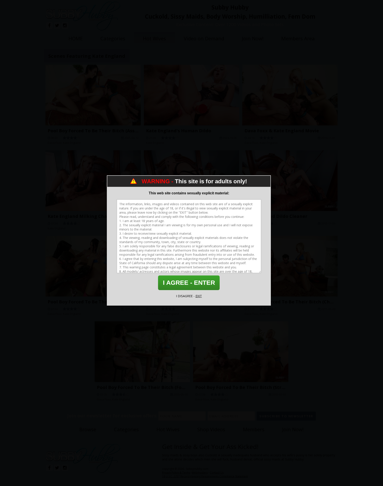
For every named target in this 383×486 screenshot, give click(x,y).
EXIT (198, 296)
